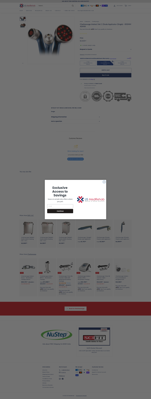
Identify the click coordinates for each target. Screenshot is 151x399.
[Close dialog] (104, 182)
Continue (60, 211)
